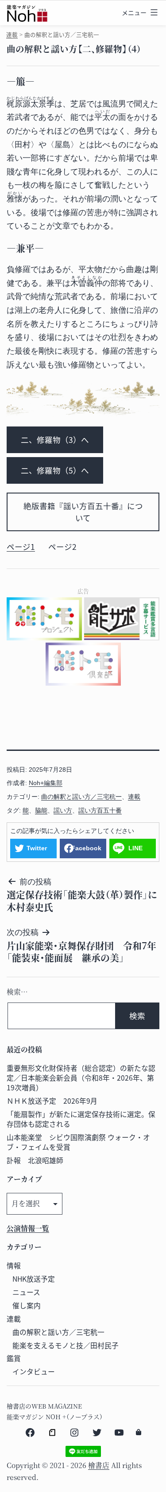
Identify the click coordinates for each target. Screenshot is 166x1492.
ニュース (26, 1292)
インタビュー (33, 1371)
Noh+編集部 (45, 782)
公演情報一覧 (28, 1228)
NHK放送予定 (33, 1279)
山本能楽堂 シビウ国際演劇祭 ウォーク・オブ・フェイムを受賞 (78, 1142)
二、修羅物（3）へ (55, 439)
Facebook (86, 848)
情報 (14, 1265)
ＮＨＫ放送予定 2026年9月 (52, 1101)
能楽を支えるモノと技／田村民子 (65, 1345)
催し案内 (26, 1305)
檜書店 (98, 1465)
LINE (135, 848)
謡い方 (63, 810)
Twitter (37, 848)
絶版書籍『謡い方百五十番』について (83, 511)
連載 (12, 34)
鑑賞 (14, 1358)
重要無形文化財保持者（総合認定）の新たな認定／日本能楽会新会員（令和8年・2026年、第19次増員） (81, 1078)
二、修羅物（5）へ (55, 470)
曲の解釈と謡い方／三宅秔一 (81, 796)
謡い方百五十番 (100, 810)
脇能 (41, 810)
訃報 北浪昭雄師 (35, 1160)
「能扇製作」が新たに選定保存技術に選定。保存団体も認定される (81, 1119)
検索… (17, 992)
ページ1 (21, 546)
